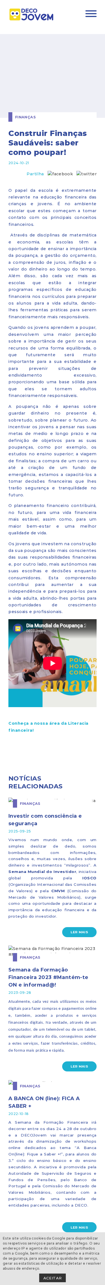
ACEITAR (52, 1278)
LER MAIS (79, 932)
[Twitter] (86, 174)
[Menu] (91, 14)
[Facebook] (60, 174)
